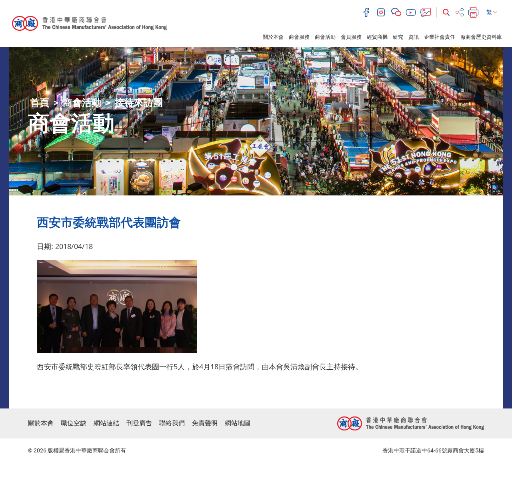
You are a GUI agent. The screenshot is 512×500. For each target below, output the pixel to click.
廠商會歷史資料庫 (481, 37)
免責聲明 (205, 423)
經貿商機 (377, 37)
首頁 (39, 102)
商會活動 (325, 37)
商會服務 (299, 37)
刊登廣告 (139, 423)
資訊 (413, 37)
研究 (398, 37)
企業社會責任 (439, 37)
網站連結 (106, 423)
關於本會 (273, 37)
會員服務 (351, 37)
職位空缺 (73, 423)
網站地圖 (237, 423)
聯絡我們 (172, 423)
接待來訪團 (139, 102)
